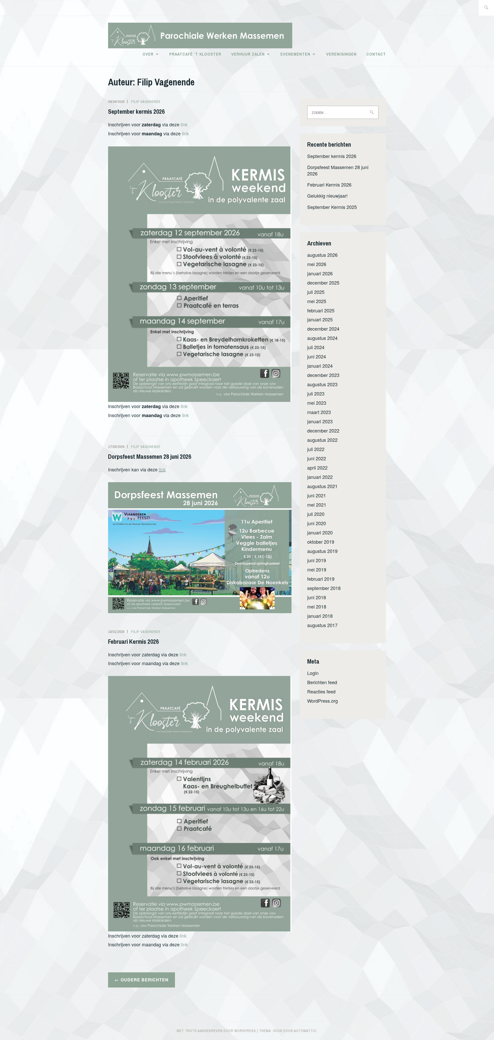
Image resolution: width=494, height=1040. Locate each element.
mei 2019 (316, 569)
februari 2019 (320, 578)
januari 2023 (320, 421)
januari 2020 (320, 532)
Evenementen (295, 54)
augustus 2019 (322, 551)
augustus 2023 (322, 384)
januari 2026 (320, 273)
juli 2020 (315, 513)
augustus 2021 (322, 486)
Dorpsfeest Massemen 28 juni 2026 (149, 456)
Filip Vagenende (146, 101)
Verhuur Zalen (248, 54)
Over (148, 54)
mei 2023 (316, 402)
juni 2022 (316, 458)
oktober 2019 (320, 541)
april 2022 (317, 467)
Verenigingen (341, 54)
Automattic (305, 1030)
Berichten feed (322, 682)
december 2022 (323, 430)
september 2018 (324, 588)
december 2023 (323, 375)
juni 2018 (316, 597)
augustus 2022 (322, 439)
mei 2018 (316, 606)
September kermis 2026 (136, 111)
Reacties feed (321, 691)
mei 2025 (316, 301)
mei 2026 (316, 264)
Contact (376, 54)
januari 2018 (320, 615)
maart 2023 (319, 412)
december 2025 (323, 282)
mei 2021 (316, 504)
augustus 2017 (322, 625)
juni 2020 (316, 523)
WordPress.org (322, 700)
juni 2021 (316, 495)
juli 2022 (315, 449)
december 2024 (323, 328)
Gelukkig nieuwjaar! (327, 195)
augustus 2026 (322, 254)
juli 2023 (315, 393)
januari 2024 (320, 365)
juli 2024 (315, 347)
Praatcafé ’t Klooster (195, 54)
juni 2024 (316, 356)
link (184, 124)
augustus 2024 (322, 337)
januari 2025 (320, 319)
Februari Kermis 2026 (133, 641)
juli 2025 (315, 291)
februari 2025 (320, 310)
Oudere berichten (145, 980)
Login (313, 672)
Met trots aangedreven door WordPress (216, 1030)
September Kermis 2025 (332, 207)
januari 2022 (320, 476)
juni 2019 (316, 560)
